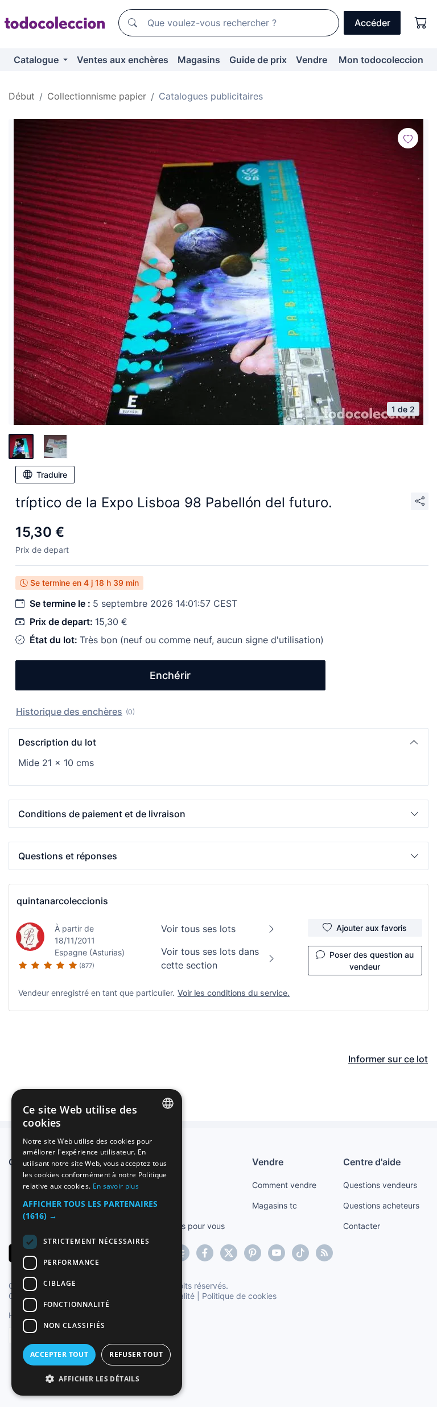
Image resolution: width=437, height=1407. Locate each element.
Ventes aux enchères (122, 59)
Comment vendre (284, 1185)
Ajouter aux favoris (371, 928)
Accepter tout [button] (59, 1354)
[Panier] (421, 22)
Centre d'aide (372, 1162)
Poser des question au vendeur (371, 960)
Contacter (361, 1226)
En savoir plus (116, 1186)
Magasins (199, 59)
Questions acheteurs (381, 1205)
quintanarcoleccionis (62, 901)
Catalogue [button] (37, 59)
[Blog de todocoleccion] (324, 1252)
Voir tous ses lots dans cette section (210, 958)
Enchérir (170, 675)
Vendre (311, 59)
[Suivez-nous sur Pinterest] (252, 1252)
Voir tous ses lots (198, 928)
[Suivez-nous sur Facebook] (204, 1252)
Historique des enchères (69, 711)
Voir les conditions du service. (234, 993)
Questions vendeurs (380, 1185)
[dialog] (96, 1242)
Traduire (51, 474)
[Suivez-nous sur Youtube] (276, 1252)
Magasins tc (274, 1205)
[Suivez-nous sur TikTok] (300, 1252)
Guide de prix (258, 59)
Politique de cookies (239, 1296)
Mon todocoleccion (381, 59)
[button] (218, 742)
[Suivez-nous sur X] (228, 1252)
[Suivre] (408, 138)
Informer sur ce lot (388, 1059)
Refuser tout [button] (136, 1354)
